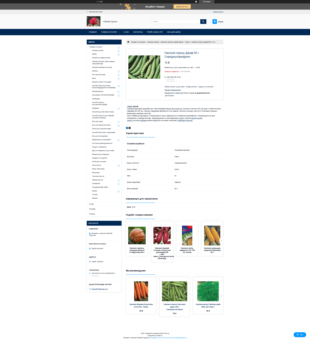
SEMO (94, 54)
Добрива (95, 108)
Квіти (182, 118)
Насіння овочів (153, 42)
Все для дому (97, 121)
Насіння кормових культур (102, 67)
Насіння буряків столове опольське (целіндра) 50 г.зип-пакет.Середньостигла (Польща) (164, 253)
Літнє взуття (96, 165)
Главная (93, 32)
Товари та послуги (138, 42)
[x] (130, 128)
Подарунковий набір (100, 187)
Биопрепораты (97, 91)
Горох (187, 42)
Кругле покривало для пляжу (103, 150)
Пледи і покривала (99, 147)
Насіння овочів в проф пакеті (172, 42)
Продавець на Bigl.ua (155, 335)
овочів (193, 118)
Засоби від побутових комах (103, 112)
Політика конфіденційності (177, 338)
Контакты (138, 32)
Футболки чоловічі (99, 161)
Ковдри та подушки (99, 158)
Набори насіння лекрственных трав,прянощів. (103, 63)
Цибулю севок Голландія (101, 82)
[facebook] (127, 128)
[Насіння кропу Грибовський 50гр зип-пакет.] (208, 289)
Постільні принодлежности (102, 143)
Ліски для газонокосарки (101, 129)
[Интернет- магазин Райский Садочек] (93, 26)
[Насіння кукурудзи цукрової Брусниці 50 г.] (212, 233)
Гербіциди (96, 99)
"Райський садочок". (185, 120)
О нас (126, 32)
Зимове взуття (97, 180)
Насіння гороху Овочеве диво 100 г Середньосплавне (175, 306)
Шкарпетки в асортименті (101, 140)
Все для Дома (174, 32)
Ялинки (94, 198)
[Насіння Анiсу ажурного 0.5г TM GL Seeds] (187, 233)
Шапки (94, 191)
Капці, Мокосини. (98, 169)
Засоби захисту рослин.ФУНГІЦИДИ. (99, 103)
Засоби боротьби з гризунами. (103, 132)
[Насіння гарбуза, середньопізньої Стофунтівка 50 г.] (137, 233)
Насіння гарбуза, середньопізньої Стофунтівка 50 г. (137, 250)
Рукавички (96, 183)
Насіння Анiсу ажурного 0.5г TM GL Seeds (187, 250)
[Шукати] (203, 21)
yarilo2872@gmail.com (99, 289)
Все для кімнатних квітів (101, 125)
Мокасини (96, 172)
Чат (301, 335)
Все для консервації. (100, 136)
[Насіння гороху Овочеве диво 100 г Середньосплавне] (175, 289)
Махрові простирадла (100, 154)
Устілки (94, 194)
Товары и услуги (109, 32)
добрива (143, 120)
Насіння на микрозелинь (101, 58)
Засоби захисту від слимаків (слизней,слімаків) (103, 117)
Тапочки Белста (98, 176)
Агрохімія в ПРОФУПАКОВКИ (103, 95)
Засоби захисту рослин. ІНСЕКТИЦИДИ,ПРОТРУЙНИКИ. (104, 87)
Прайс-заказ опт (155, 32)
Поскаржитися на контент (158, 338)
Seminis (95, 71)
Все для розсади (98, 74)
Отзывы (92, 209)
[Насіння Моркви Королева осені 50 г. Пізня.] (141, 289)
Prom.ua (166, 333)
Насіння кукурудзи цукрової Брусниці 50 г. (212, 250)
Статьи (92, 214)
